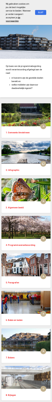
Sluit (40, 12)
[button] (26, 158)
